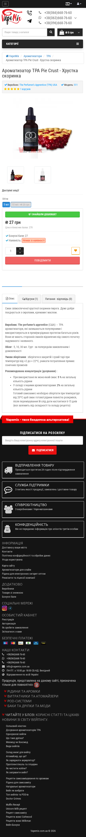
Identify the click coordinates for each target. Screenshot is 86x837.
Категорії (12, 43)
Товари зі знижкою (12, 592)
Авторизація (9, 623)
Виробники (8, 588)
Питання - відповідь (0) (58, 299)
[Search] (51, 32)
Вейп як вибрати (15, 790)
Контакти (7, 551)
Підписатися (44, 450)
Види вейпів (13, 746)
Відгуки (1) (31, 299)
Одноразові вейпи (16, 734)
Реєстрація (8, 619)
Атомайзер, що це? (16, 756)
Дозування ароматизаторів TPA (23, 730)
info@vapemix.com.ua (18, 666)
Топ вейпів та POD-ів (17, 794)
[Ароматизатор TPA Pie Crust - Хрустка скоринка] (42, 128)
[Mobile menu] (5, 3)
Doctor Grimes (13, 798)
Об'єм (5, 198)
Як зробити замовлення (15, 627)
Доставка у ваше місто (14, 547)
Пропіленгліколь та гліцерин (22, 764)
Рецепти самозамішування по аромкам (27, 778)
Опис (11, 298)
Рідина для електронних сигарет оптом (23, 573)
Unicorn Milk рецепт (16, 808)
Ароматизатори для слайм (16, 569)
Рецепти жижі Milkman (18, 820)
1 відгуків (25, 89)
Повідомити (42, 260)
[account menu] (79, 3)
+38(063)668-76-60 (58, 18)
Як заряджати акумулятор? (20, 760)
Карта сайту (8, 565)
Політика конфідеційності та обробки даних (26, 555)
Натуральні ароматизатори (20, 786)
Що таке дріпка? (15, 738)
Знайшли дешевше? (44, 214)
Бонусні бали (9, 596)
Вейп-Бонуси (13, 824)
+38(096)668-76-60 (58, 23)
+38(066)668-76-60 (58, 12)
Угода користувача (12, 559)
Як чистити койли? (16, 768)
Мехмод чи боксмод (17, 742)
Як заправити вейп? (17, 772)
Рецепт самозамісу (16, 812)
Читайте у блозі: (20, 715)
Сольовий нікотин (16, 725)
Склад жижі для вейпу (18, 752)
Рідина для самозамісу (18, 782)
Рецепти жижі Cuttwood (19, 816)
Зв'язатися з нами (12, 631)
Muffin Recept (13, 804)
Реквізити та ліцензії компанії (18, 577)
